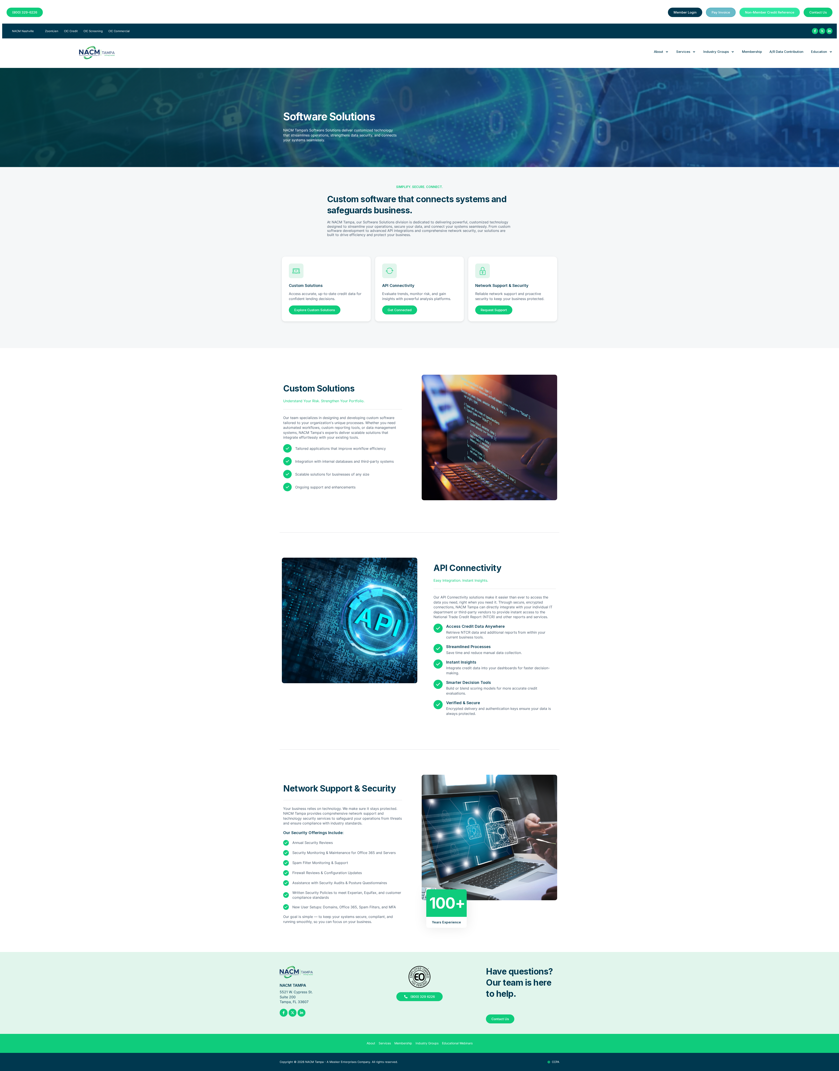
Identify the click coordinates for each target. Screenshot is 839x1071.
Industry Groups (716, 52)
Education (819, 52)
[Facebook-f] (815, 31)
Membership (752, 52)
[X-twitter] (822, 31)
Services (683, 52)
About (658, 52)
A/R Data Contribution (786, 52)
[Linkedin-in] (829, 31)
